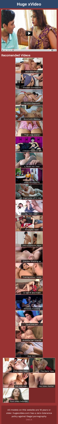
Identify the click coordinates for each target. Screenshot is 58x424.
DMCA (29, 419)
